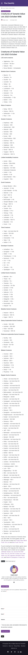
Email (2, 614)
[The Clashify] (9, 3)
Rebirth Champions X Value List (15, 557)
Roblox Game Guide (10, 8)
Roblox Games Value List (10, 561)
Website (3, 619)
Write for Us (14, 648)
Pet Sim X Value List (16, 553)
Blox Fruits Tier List (17, 542)
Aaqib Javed (5, 20)
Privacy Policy (17, 645)
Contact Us (5, 645)
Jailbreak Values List (7, 551)
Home (3, 8)
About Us (11, 645)
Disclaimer (23, 645)
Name (3, 608)
